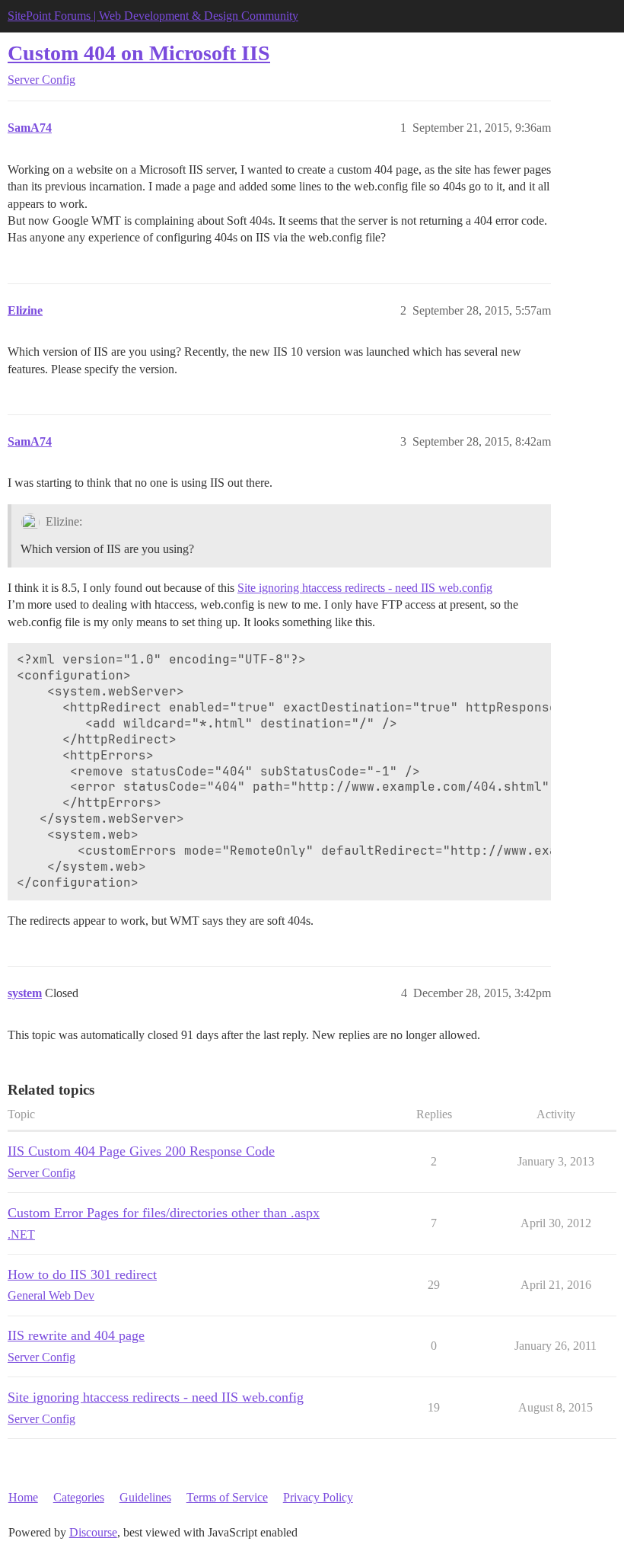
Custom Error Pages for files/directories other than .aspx (164, 1212)
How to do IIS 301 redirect (82, 1274)
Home (23, 1497)
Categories (78, 1497)
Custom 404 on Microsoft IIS (139, 53)
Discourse (93, 1532)
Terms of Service (227, 1497)
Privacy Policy (318, 1497)
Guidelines (145, 1497)
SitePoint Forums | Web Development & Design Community (153, 15)
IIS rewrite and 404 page (76, 1335)
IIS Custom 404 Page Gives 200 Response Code (141, 1151)
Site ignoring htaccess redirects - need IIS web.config (364, 587)
